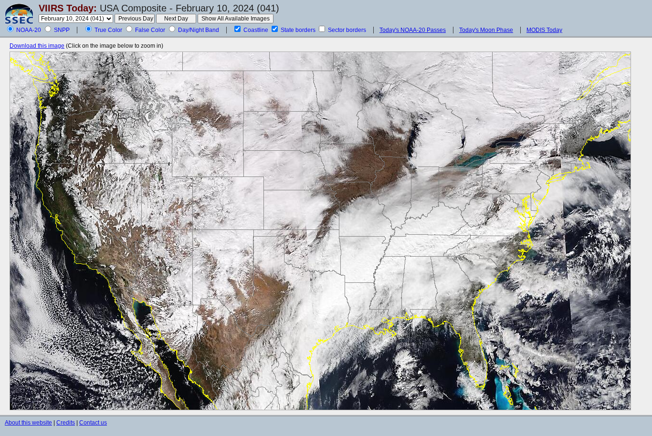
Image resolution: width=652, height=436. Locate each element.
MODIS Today (544, 30)
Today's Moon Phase (486, 30)
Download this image (37, 45)
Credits (65, 422)
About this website (28, 422)
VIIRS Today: (68, 8)
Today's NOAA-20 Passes (412, 30)
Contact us (93, 422)
